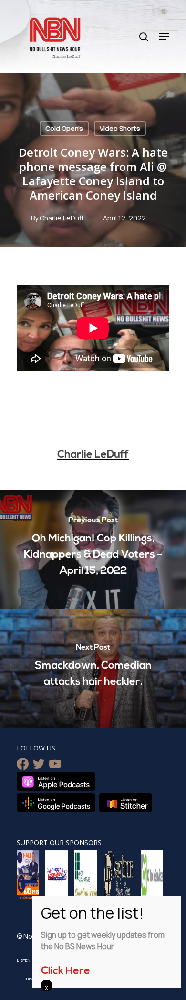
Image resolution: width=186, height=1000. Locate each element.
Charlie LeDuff (61, 217)
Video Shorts (120, 128)
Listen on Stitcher (125, 802)
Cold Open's (64, 128)
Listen (24, 960)
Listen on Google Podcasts (56, 802)
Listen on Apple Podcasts (56, 781)
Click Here (65, 971)
